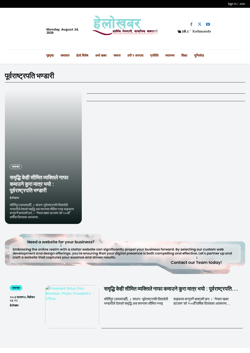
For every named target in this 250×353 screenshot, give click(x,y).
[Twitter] (200, 24)
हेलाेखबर (14, 198)
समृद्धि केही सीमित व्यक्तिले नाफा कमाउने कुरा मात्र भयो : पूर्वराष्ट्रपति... (171, 288)
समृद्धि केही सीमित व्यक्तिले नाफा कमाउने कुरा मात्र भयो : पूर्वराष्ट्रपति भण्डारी (39, 183)
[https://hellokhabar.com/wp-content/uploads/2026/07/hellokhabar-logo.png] (125, 27)
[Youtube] (208, 24)
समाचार (16, 166)
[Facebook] (191, 24)
